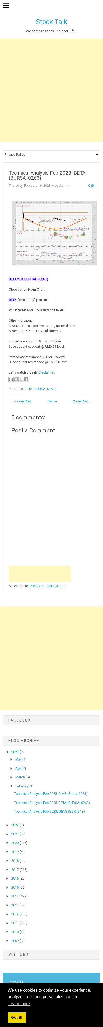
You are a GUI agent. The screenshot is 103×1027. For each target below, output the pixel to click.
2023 (15, 752)
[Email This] (11, 379)
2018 (15, 861)
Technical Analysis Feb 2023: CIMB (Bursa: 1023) (50, 794)
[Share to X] (21, 379)
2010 (15, 932)
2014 (15, 896)
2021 (15, 834)
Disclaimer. (46, 372)
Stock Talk (51, 22)
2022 (15, 825)
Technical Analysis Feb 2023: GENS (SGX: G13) (49, 811)
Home (52, 401)
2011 (15, 923)
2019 (15, 852)
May (18, 759)
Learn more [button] (19, 1003)
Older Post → (83, 401)
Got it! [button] (16, 1017)
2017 (15, 870)
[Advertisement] (51, 90)
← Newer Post (21, 401)
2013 (15, 905)
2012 (15, 914)
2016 (15, 878)
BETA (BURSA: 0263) (40, 389)
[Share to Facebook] (26, 379)
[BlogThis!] (16, 379)
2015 (15, 887)
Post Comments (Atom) (48, 586)
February (22, 786)
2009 (15, 941)
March (20, 777)
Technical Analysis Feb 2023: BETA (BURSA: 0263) (47, 175)
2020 (15, 843)
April (19, 768)
